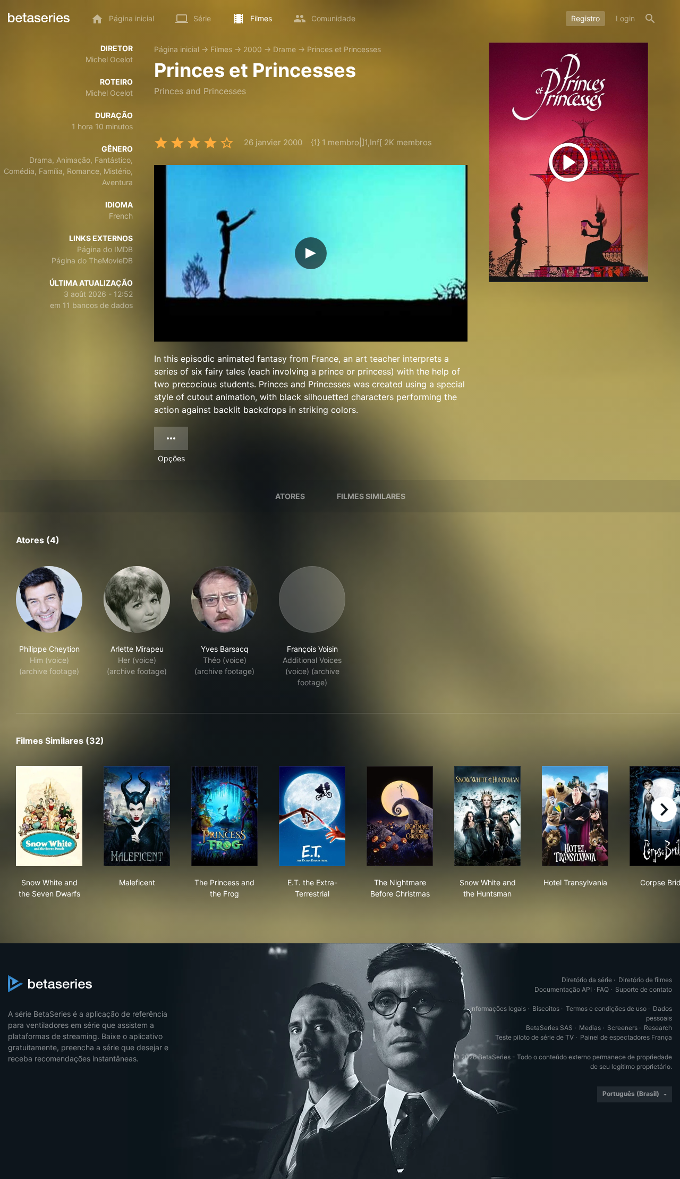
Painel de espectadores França (626, 1037)
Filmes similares (371, 496)
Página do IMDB (105, 249)
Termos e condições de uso (606, 1008)
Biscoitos (545, 1008)
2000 (252, 49)
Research (658, 1028)
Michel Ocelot (109, 59)
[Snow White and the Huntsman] (487, 816)
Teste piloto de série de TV (534, 1037)
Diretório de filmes (645, 980)
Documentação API (563, 989)
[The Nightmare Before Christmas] (400, 816)
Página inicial (176, 49)
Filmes (221, 49)
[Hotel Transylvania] (575, 816)
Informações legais (498, 1008)
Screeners (622, 1028)
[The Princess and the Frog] (224, 816)
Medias (590, 1028)
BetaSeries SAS (549, 1028)
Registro (585, 18)
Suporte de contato (643, 989)
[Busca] (650, 18)
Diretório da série (587, 980)
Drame (284, 49)
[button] (49, 627)
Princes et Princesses (344, 49)
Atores (290, 496)
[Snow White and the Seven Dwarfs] (49, 816)
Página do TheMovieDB (92, 260)
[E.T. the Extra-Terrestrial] (312, 816)
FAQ (603, 989)
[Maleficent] (137, 816)
